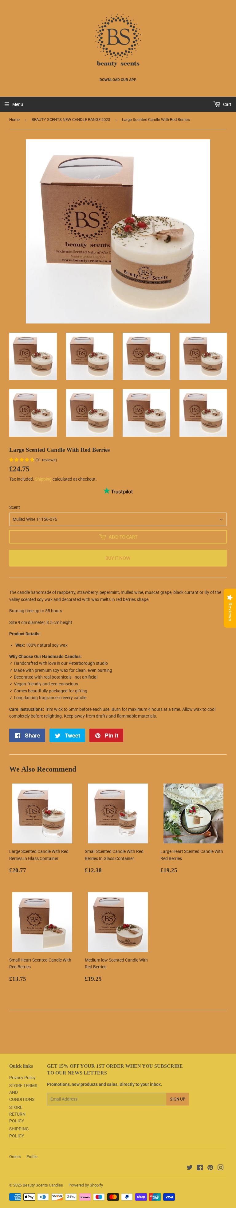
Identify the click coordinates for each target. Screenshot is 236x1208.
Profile (31, 1156)
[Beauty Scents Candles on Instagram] (221, 1168)
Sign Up (177, 1099)
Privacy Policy (22, 1077)
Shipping (43, 479)
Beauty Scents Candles (43, 1185)
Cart (226, 104)
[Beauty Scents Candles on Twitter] (190, 1168)
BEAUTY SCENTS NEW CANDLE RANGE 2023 (71, 119)
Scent (14, 507)
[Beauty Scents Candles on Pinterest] (210, 1168)
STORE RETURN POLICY (17, 1114)
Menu (17, 104)
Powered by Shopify (86, 1185)
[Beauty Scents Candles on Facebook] (200, 1168)
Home (14, 119)
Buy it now (118, 558)
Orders (15, 1156)
